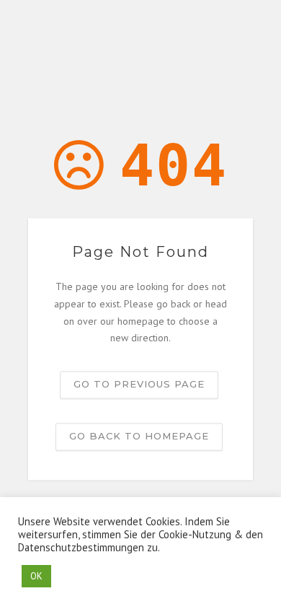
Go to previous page (139, 384)
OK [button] (36, 576)
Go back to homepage (139, 436)
